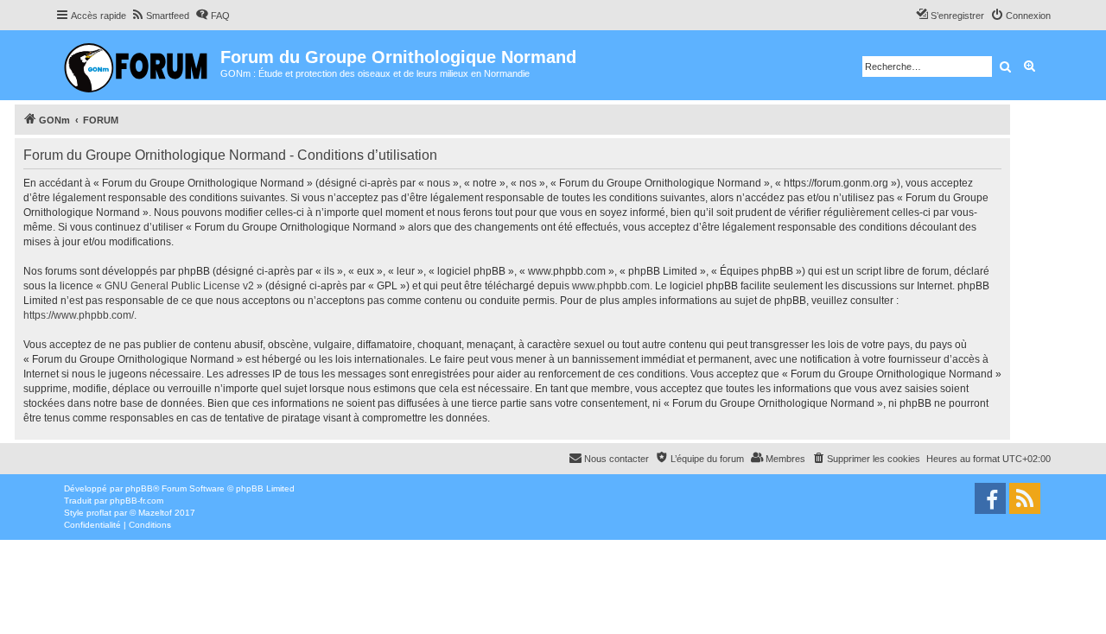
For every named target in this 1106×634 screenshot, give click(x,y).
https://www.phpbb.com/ (78, 315)
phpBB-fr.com (136, 500)
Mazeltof (155, 512)
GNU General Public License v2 (179, 286)
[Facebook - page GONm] (990, 498)
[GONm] (137, 65)
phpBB (139, 488)
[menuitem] (159, 15)
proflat (98, 512)
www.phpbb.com (611, 286)
